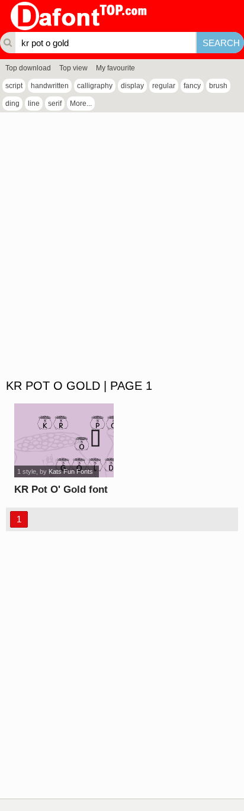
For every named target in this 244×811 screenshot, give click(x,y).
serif (55, 103)
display (132, 86)
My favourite (115, 68)
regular (163, 86)
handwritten (50, 86)
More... (81, 103)
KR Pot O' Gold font (61, 489)
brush (218, 86)
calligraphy (95, 86)
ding (12, 103)
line (34, 103)
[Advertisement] (122, 246)
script (14, 86)
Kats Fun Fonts (71, 471)
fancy (192, 86)
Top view (73, 68)
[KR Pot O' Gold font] (64, 440)
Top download (28, 68)
